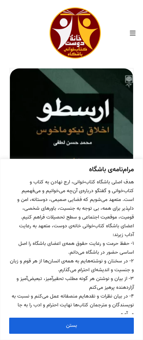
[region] (71, 249)
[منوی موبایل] (133, 34)
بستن (71, 325)
